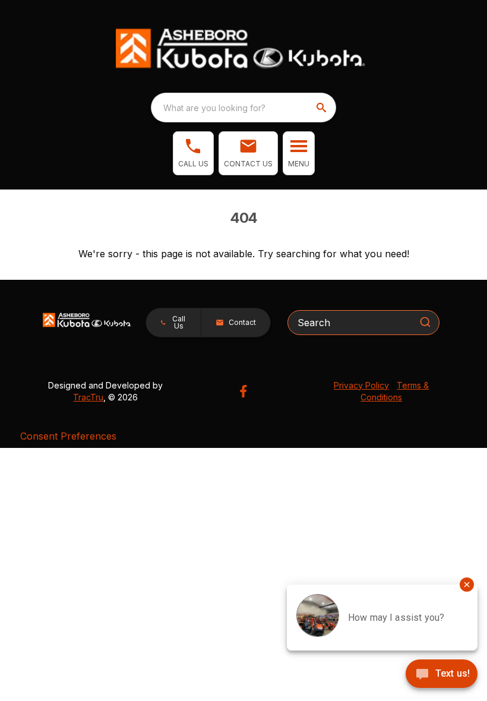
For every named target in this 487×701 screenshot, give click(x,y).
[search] (322, 107)
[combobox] (243, 107)
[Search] (425, 322)
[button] (193, 153)
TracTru (88, 397)
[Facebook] (243, 391)
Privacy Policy (361, 385)
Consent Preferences (68, 436)
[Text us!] (441, 674)
